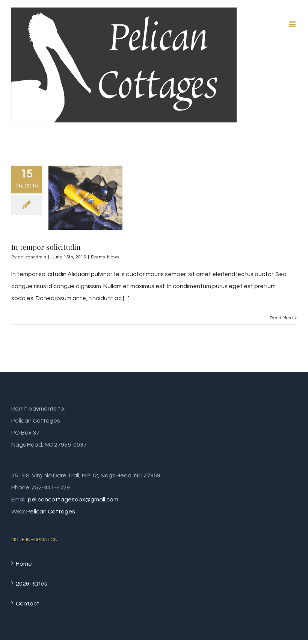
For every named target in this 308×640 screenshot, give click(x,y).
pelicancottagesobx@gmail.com (73, 500)
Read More (281, 317)
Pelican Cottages (50, 512)
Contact (27, 604)
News (113, 257)
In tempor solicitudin (46, 247)
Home (24, 564)
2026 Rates (31, 584)
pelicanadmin (32, 257)
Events (98, 257)
